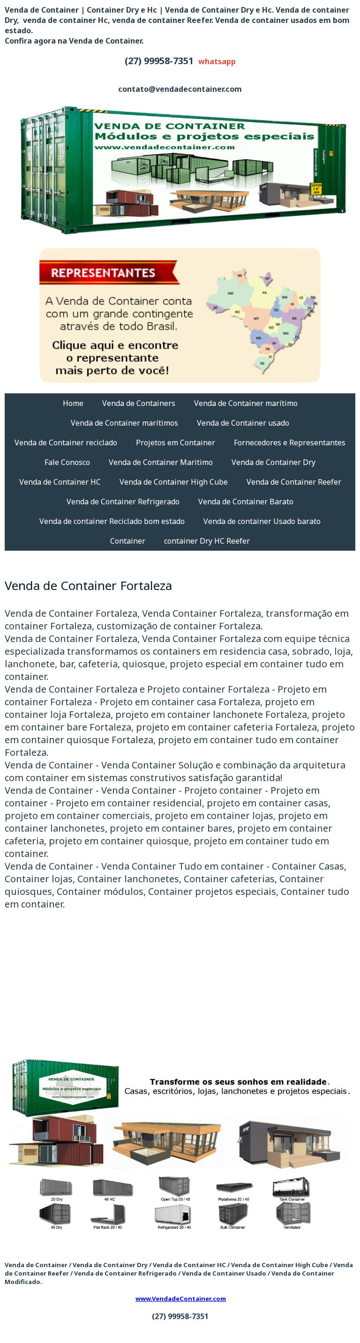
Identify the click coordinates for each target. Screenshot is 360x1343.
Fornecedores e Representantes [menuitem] (289, 442)
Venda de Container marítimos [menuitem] (124, 423)
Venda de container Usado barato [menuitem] (262, 521)
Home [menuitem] (73, 403)
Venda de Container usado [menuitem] (243, 423)
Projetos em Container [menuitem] (175, 442)
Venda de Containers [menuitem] (138, 403)
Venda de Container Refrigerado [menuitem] (123, 501)
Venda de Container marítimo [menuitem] (246, 403)
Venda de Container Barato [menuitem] (245, 501)
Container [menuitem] (127, 541)
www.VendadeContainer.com (180, 1298)
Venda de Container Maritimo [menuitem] (161, 462)
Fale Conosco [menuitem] (67, 462)
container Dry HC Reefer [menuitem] (207, 541)
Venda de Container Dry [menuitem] (273, 462)
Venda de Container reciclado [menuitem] (66, 442)
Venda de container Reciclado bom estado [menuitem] (112, 521)
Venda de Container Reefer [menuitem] (294, 482)
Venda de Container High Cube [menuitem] (174, 482)
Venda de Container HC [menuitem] (60, 482)
